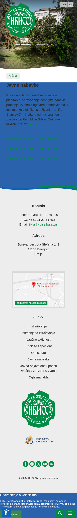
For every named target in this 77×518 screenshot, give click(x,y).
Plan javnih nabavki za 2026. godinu (32, 139)
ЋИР (64, 4)
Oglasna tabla (39, 377)
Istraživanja (38, 326)
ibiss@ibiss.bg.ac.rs (43, 224)
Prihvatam (11, 514)
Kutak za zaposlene (39, 346)
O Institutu (38, 353)
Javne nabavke (38, 359)
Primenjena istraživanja (38, 333)
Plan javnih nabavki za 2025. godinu (32, 148)
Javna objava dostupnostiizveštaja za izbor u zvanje (38, 368)
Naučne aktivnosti (38, 339)
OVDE (34, 124)
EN (71, 4)
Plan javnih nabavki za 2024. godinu (32, 158)
